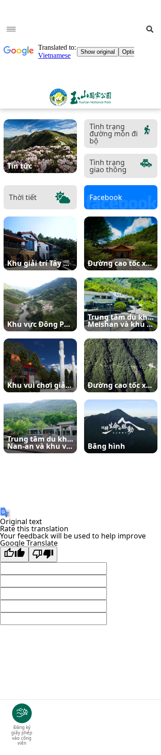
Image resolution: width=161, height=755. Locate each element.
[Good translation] (14, 554)
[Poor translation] (43, 554)
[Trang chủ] (80, 97)
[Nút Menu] (11, 29)
